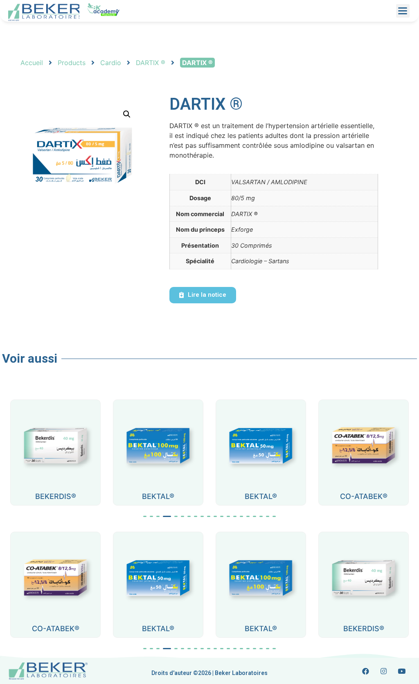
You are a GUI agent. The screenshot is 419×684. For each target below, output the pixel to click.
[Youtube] (402, 671)
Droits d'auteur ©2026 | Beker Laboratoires (209, 673)
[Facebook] (366, 671)
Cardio (110, 63)
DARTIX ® (150, 63)
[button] (144, 516)
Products (72, 63)
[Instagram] (384, 671)
